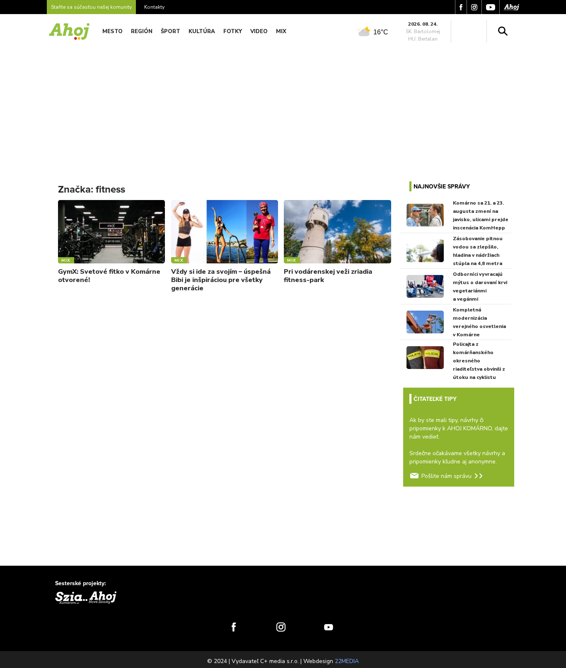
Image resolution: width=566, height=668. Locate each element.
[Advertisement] (283, 107)
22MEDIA (347, 661)
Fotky (232, 31)
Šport (170, 31)
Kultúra (202, 31)
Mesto (112, 31)
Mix (281, 31)
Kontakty (154, 7)
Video (259, 31)
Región (141, 31)
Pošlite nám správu (446, 476)
